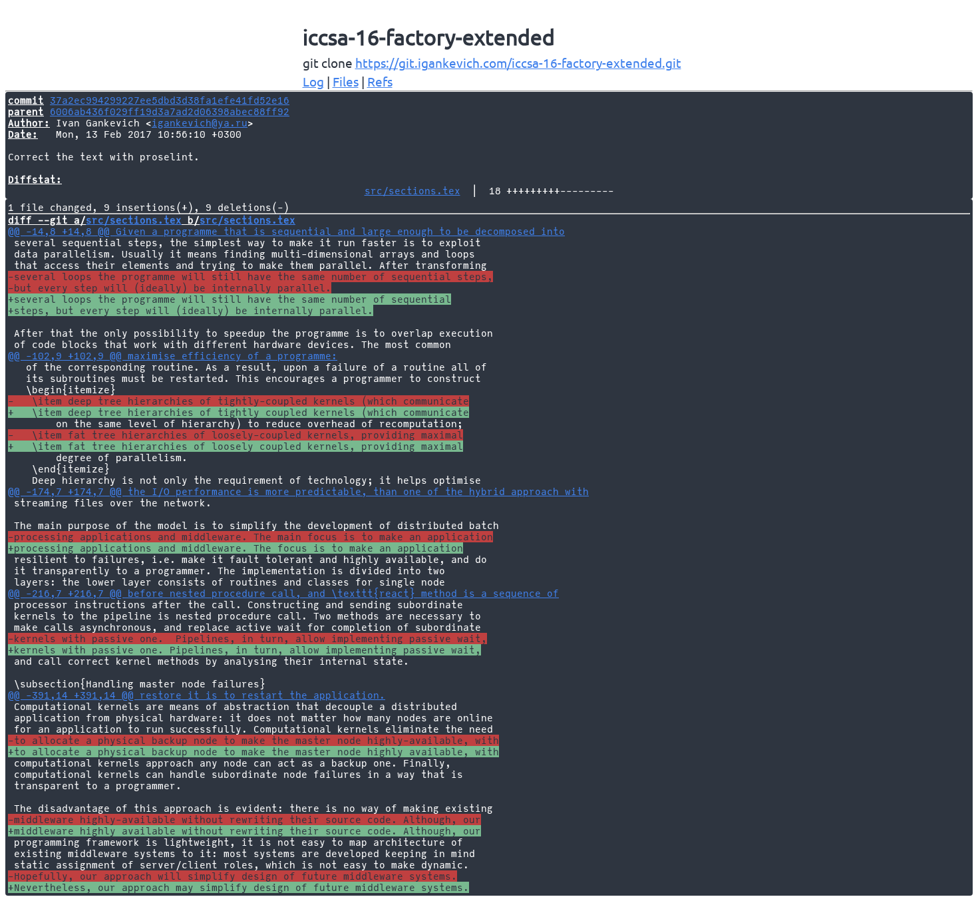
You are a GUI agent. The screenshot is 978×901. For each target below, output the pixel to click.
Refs (380, 81)
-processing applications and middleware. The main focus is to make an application (250, 536)
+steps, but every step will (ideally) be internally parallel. (190, 310)
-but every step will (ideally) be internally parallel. (169, 287)
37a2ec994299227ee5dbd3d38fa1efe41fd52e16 (169, 100)
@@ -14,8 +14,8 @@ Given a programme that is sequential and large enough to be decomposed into (286, 231)
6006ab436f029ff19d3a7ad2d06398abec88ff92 (169, 111)
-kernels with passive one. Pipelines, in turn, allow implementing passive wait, (247, 638)
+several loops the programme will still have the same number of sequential (229, 299)
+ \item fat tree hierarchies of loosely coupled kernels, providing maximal (235, 446)
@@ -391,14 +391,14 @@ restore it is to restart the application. (196, 695)
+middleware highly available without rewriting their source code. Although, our (244, 830)
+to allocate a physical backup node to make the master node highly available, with (253, 751)
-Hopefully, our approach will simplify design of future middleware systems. (232, 876)
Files (346, 81)
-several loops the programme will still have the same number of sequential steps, (250, 276)
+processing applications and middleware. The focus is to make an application (235, 548)
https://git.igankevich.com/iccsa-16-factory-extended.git (518, 63)
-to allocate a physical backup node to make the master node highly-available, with (253, 740)
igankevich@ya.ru (199, 122)
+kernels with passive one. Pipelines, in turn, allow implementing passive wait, (244, 649)
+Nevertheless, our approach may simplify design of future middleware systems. (238, 887)
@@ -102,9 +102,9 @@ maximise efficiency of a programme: (172, 355)
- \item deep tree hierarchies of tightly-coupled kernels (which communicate (238, 401)
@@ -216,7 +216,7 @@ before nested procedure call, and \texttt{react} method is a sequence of (283, 593)
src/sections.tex (412, 190)
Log (313, 81)
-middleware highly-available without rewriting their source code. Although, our (244, 819)
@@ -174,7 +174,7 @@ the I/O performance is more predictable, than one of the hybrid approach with (298, 491)
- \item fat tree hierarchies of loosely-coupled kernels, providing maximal (235, 435)
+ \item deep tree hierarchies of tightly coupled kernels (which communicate (238, 412)
